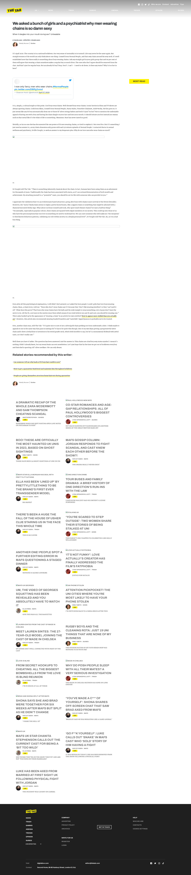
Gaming (92, 10)
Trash (71, 10)
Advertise (175, 4)
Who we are (156, 4)
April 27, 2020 (44, 92)
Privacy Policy (68, 825)
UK (25, 420)
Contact (165, 4)
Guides (181, 10)
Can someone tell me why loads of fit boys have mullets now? (37, 362)
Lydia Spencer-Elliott (81, 420)
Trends (137, 10)
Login (64, 845)
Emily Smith (27, 455)
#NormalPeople (60, 86)
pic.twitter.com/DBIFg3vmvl (28, 89)
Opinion (159, 10)
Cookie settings (140, 829)
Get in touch (104, 827)
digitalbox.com (43, 863)
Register (66, 841)
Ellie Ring (27, 609)
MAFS (86, 459)
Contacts (137, 825)
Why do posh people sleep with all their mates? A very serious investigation (88, 669)
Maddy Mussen (24, 43)
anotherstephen (30, 417)
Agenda (114, 10)
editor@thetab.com (92, 863)
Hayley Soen (77, 459)
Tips (182, 4)
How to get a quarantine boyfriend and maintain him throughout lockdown (43, 369)
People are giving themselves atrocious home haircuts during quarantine (42, 376)
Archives (66, 829)
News (50, 10)
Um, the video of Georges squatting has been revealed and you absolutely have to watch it (38, 597)
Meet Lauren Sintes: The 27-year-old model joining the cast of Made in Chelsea (39, 635)
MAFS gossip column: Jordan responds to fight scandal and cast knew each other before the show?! (88, 447)
